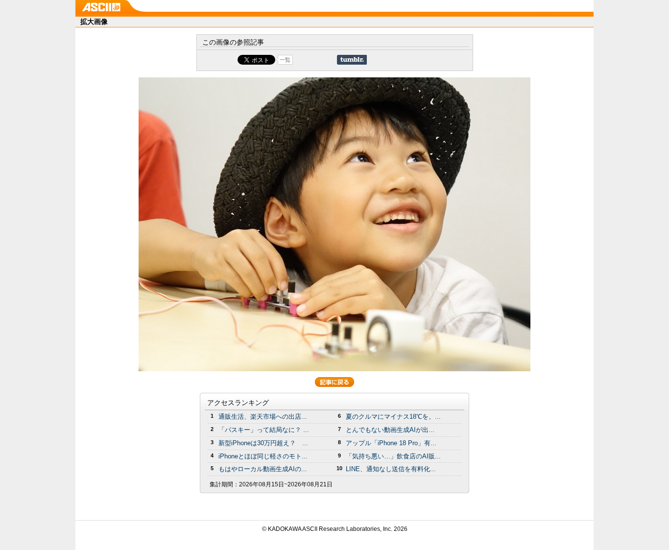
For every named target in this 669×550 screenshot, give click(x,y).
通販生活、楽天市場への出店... (262, 416)
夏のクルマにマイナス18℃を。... (393, 416)
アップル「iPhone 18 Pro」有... (391, 443)
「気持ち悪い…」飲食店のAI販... (393, 456)
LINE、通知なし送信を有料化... (391, 469)
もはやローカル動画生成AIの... (262, 469)
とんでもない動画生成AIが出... (390, 429)
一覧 (285, 60)
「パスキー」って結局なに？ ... (263, 429)
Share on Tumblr (352, 60)
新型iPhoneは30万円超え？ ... (263, 443)
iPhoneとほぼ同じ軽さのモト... (263, 456)
